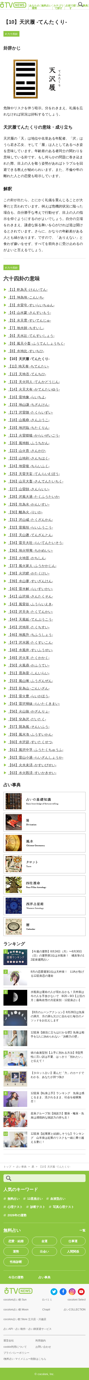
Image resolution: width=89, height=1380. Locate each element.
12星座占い (35, 1198)
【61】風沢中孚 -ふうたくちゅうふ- (35, 750)
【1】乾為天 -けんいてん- (28, 289)
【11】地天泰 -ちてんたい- (28, 366)
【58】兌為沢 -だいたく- (27, 719)
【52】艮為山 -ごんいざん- (28, 688)
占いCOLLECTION (75, 1309)
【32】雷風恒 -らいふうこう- (30, 527)
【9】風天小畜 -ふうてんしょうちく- (36, 343)
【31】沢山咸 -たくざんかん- (30, 520)
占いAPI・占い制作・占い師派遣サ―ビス (27, 1328)
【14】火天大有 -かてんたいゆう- (34, 389)
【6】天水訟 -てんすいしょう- (31, 336)
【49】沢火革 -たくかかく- (28, 658)
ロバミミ (47, 1299)
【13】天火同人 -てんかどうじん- (34, 382)
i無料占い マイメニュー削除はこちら (24, 1358)
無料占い (14, 1198)
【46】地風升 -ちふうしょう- (30, 635)
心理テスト (15, 1207)
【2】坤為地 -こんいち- (26, 297)
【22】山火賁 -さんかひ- (27, 451)
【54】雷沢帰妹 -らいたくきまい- (34, 704)
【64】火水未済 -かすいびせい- (32, 765)
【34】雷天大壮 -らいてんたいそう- (35, 543)
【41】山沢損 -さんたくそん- (30, 596)
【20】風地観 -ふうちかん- (28, 443)
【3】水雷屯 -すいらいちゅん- (31, 305)
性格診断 (16, 1261)
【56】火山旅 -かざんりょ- (28, 711)
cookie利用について (15, 1346)
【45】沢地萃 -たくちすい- (28, 627)
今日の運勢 (16, 1277)
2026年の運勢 (17, 1215)
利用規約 (40, 1340)
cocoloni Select (77, 1299)
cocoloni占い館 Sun (15, 1299)
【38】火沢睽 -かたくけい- (28, 573)
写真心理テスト (63, 1207)
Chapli (46, 1309)
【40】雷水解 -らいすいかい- (30, 589)
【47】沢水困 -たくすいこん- (30, 642)
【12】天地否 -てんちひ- (27, 374)
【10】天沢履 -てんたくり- (28, 359)
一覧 (82, 1230)
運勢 (16, 1251)
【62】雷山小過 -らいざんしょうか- (35, 757)
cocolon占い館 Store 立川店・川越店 (24, 1319)
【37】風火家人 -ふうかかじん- (32, 566)
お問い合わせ (43, 1346)
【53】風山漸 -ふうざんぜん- (30, 681)
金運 (44, 1241)
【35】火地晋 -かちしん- (27, 558)
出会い (44, 1251)
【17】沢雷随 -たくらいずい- (30, 412)
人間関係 (73, 1251)
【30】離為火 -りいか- (25, 512)
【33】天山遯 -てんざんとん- (30, 535)
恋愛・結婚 (16, 1241)
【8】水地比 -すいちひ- (26, 351)
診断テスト (37, 1207)
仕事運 (73, 1241)
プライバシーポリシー (16, 1352)
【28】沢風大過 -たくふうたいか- (34, 496)
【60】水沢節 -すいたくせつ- (30, 742)
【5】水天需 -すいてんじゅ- (29, 320)
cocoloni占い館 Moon (16, 1309)
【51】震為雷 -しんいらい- (28, 673)
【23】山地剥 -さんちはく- (28, 458)
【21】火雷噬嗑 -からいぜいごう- (34, 435)
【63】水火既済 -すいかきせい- (32, 773)
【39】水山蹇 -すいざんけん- (30, 581)
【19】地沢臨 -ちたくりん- (28, 428)
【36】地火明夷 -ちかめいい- (30, 550)
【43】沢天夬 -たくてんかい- (30, 612)
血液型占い (57, 1198)
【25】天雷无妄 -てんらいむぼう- (34, 474)
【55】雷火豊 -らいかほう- (28, 696)
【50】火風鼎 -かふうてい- (28, 665)
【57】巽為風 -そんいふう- (28, 727)
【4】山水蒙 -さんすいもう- (29, 313)
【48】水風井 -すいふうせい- (30, 650)
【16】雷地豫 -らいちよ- (27, 397)
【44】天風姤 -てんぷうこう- (30, 619)
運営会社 (8, 1340)
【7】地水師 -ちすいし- (26, 328)
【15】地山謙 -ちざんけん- (28, 405)
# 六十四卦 (11, 34)
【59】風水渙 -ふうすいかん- (30, 734)
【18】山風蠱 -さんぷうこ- (28, 420)
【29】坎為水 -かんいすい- (28, 504)
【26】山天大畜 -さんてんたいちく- (35, 481)
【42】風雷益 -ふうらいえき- (30, 604)
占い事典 (44, 1277)
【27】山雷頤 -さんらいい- (28, 489)
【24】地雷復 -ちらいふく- (28, 466)
